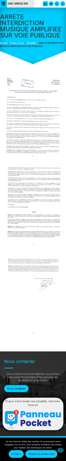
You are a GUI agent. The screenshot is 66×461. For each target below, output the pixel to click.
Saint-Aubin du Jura (18, 4)
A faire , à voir (17, 43)
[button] (45, 3)
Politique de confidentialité (41, 454)
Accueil (3, 43)
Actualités (31, 43)
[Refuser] (60, 450)
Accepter (16, 454)
